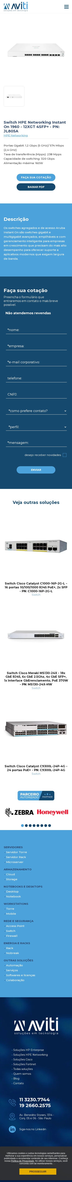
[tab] (22, 825)
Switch (10, 931)
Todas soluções (23, 1069)
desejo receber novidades (43, 455)
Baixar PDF (36, 187)
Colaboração (15, 980)
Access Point (15, 926)
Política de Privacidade (22, 1161)
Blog (16, 1078)
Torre (10, 908)
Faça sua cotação (36, 177)
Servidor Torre (16, 852)
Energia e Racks (17, 943)
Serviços (12, 970)
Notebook (13, 896)
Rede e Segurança (18, 921)
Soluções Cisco (22, 1059)
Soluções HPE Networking (30, 1054)
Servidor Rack (16, 857)
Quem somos (22, 1073)
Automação (14, 965)
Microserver (14, 862)
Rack (9, 948)
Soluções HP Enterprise (28, 1050)
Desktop (12, 891)
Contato (18, 1083)
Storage (11, 879)
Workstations (16, 903)
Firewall (12, 936)
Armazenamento (18, 869)
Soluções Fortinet (24, 1064)
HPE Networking (16, 135)
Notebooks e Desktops (23, 886)
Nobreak (12, 953)
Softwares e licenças (20, 975)
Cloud (10, 874)
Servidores (13, 847)
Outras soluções (18, 960)
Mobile (11, 913)
